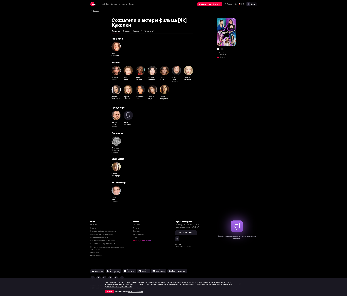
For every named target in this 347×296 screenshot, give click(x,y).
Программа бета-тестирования (103, 231)
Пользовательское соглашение (102, 241)
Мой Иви (136, 225)
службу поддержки (135, 291)
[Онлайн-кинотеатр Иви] (94, 4)
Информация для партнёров (101, 234)
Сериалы (136, 231)
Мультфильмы (138, 234)
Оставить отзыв (96, 255)
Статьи (135, 237)
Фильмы (136, 228)
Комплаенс (94, 252)
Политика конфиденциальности (103, 244)
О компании (95, 225)
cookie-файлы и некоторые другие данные (192, 282)
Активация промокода (142, 241)
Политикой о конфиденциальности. (119, 287)
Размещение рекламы (99, 237)
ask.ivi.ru (178, 244)
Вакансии (94, 228)
